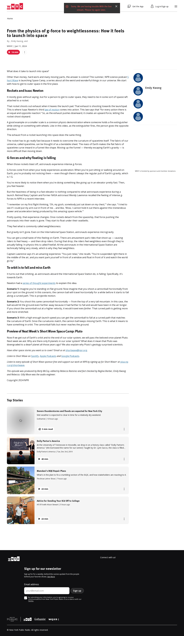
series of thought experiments (39, 283)
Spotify (35, 356)
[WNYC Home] (15, 6)
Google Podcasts (70, 356)
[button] (68, 420)
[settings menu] (176, 6)
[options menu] (24, 52)
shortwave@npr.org (76, 350)
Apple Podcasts (48, 356)
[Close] (116, 6)
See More (51, 576)
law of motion (52, 109)
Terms (31, 601)
